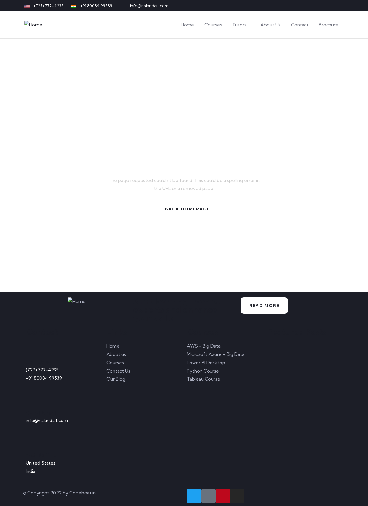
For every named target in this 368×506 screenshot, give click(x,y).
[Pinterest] (330, 6)
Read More (264, 305)
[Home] (33, 25)
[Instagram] (340, 6)
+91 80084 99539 (44, 378)
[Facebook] (321, 6)
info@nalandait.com (47, 420)
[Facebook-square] (208, 496)
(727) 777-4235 (42, 370)
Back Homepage (187, 209)
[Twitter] (311, 6)
